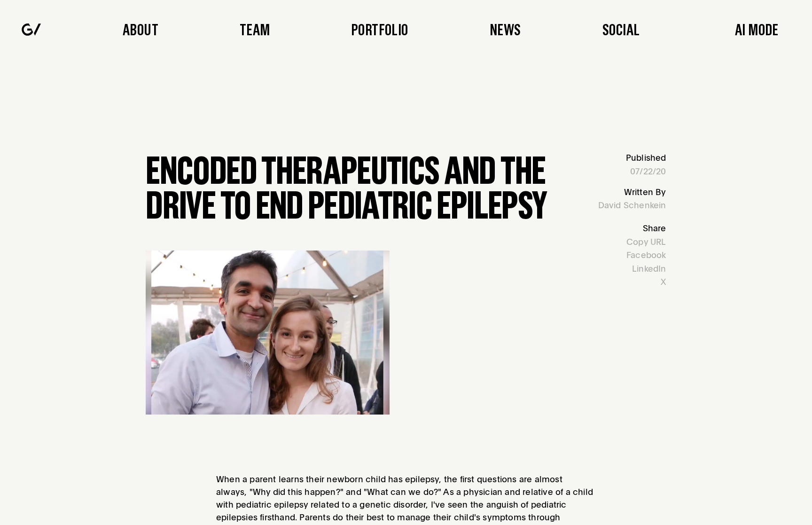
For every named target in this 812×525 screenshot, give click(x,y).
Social (621, 29)
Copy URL (646, 241)
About (140, 29)
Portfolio (379, 29)
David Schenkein (632, 204)
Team (255, 29)
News (505, 29)
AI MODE (757, 29)
